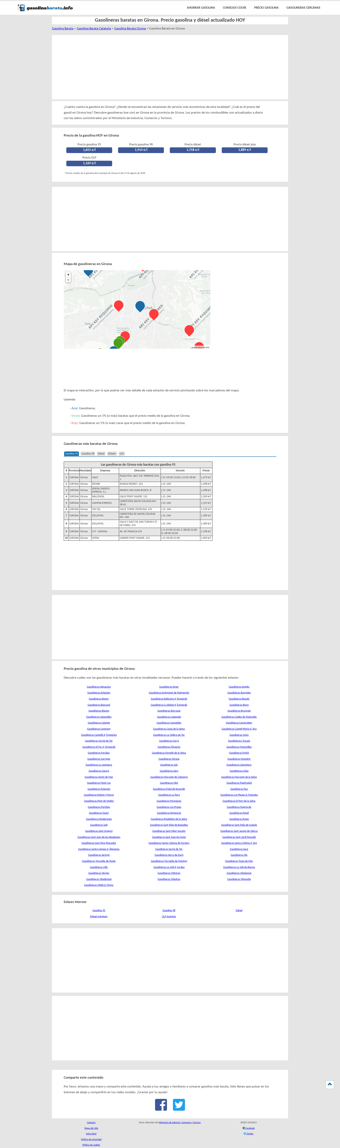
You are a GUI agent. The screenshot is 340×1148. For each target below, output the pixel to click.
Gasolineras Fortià (239, 753)
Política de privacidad (91, 1139)
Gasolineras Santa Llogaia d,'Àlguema (98, 849)
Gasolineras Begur (99, 699)
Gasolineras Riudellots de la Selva (169, 819)
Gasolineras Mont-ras (99, 783)
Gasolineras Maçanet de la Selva (239, 777)
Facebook (250, 1128)
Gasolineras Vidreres (169, 873)
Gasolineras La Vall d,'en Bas (169, 867)
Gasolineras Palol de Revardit (169, 789)
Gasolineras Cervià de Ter (99, 741)
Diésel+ (112, 453)
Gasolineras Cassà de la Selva (169, 729)
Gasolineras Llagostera (238, 765)
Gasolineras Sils (239, 855)
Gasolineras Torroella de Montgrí (169, 861)
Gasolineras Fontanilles (239, 747)
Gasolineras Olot (169, 783)
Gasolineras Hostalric (239, 759)
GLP (122, 453)
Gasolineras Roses (239, 819)
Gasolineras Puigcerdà (239, 807)
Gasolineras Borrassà (168, 711)
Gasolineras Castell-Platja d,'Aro (239, 729)
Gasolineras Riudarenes (99, 819)
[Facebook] (161, 1109)
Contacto (91, 1122)
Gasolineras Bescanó (99, 705)
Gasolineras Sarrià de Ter (169, 849)
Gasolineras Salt (99, 825)
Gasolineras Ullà (99, 867)
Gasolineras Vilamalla (239, 879)
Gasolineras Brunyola (239, 711)
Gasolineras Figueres (169, 747)
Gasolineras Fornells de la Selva (169, 753)
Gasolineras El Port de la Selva (239, 801)
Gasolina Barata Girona (130, 28)
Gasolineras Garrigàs (98, 759)
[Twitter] (179, 1109)
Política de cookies (91, 1145)
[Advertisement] (165, 67)
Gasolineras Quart (99, 813)
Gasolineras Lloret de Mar (99, 777)
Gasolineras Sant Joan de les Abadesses (99, 837)
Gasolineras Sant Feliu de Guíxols (239, 825)
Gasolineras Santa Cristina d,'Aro (239, 843)
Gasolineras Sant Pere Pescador (98, 843)
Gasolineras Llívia (239, 771)
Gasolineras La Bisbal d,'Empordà (169, 705)
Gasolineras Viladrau (169, 879)
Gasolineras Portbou (99, 807)
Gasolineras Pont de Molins (99, 801)
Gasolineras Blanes (99, 711)
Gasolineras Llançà (99, 771)
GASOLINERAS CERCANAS (303, 7)
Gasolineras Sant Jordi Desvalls (239, 837)
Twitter (249, 1134)
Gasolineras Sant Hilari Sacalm (169, 831)
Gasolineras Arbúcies (98, 693)
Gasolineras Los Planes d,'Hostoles (239, 795)
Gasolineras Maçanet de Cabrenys (169, 777)
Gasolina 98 (87, 453)
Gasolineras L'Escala (239, 741)
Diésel (101, 453)
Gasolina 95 (71, 453)
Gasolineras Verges (98, 873)
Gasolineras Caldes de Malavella (239, 717)
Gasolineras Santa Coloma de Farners (169, 843)
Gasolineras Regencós (169, 813)
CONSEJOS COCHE (234, 7)
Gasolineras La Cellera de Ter (169, 735)
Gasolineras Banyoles (239, 693)
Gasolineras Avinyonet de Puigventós (169, 693)
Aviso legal (91, 1134)
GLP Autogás (169, 916)
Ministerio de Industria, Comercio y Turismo (179, 1122)
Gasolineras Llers (169, 771)
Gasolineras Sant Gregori (99, 831)
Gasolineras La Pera (169, 795)
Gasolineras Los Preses (169, 807)
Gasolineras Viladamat (239, 873)
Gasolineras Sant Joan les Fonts (169, 837)
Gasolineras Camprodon (239, 723)
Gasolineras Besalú (239, 699)
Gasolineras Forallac (99, 753)
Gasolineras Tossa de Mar (239, 861)
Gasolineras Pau (239, 789)
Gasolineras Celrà (239, 735)
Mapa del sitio (91, 1128)
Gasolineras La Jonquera (99, 765)
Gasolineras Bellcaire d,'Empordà (169, 699)
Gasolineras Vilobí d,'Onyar (99, 885)
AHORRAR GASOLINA (201, 7)
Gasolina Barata (62, 28)
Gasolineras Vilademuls (99, 879)
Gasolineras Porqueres (169, 801)
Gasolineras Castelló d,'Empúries (99, 735)
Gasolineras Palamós (99, 789)
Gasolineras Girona (169, 759)
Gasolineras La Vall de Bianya (239, 867)
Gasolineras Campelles (169, 723)
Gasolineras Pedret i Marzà (99, 795)
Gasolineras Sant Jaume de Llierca (239, 831)
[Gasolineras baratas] (45, 12)
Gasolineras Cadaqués (169, 717)
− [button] (68, 280)
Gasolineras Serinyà (99, 855)
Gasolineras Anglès (239, 687)
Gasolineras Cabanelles (98, 717)
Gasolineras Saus (239, 849)
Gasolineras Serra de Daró (169, 855)
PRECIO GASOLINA (266, 7)
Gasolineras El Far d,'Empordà (98, 747)
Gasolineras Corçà (169, 741)
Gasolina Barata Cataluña (94, 28)
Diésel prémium (98, 916)
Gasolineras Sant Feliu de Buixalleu (169, 825)
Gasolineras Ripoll (239, 813)
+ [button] (68, 275)
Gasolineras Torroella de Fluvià (98, 861)
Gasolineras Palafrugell (239, 783)
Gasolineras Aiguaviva (99, 687)
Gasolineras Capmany (99, 729)
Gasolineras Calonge (99, 723)
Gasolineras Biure (239, 705)
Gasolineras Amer (169, 687)
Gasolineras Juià (169, 765)
